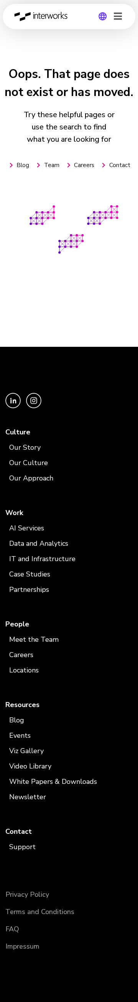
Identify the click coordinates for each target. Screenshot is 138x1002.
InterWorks (43, 16)
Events (20, 735)
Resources (22, 704)
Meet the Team (34, 639)
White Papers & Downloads (53, 781)
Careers (21, 654)
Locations (24, 670)
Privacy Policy (27, 894)
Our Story (25, 447)
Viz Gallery (26, 750)
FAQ (12, 929)
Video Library (30, 766)
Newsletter (27, 797)
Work (14, 512)
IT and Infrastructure (42, 558)
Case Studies (29, 574)
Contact (18, 831)
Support (22, 846)
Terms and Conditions (39, 911)
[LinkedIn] (13, 406)
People (17, 624)
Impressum (22, 946)
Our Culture (28, 462)
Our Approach (31, 478)
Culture (17, 432)
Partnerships (29, 589)
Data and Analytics (38, 543)
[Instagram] (33, 406)
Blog (16, 720)
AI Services (26, 528)
